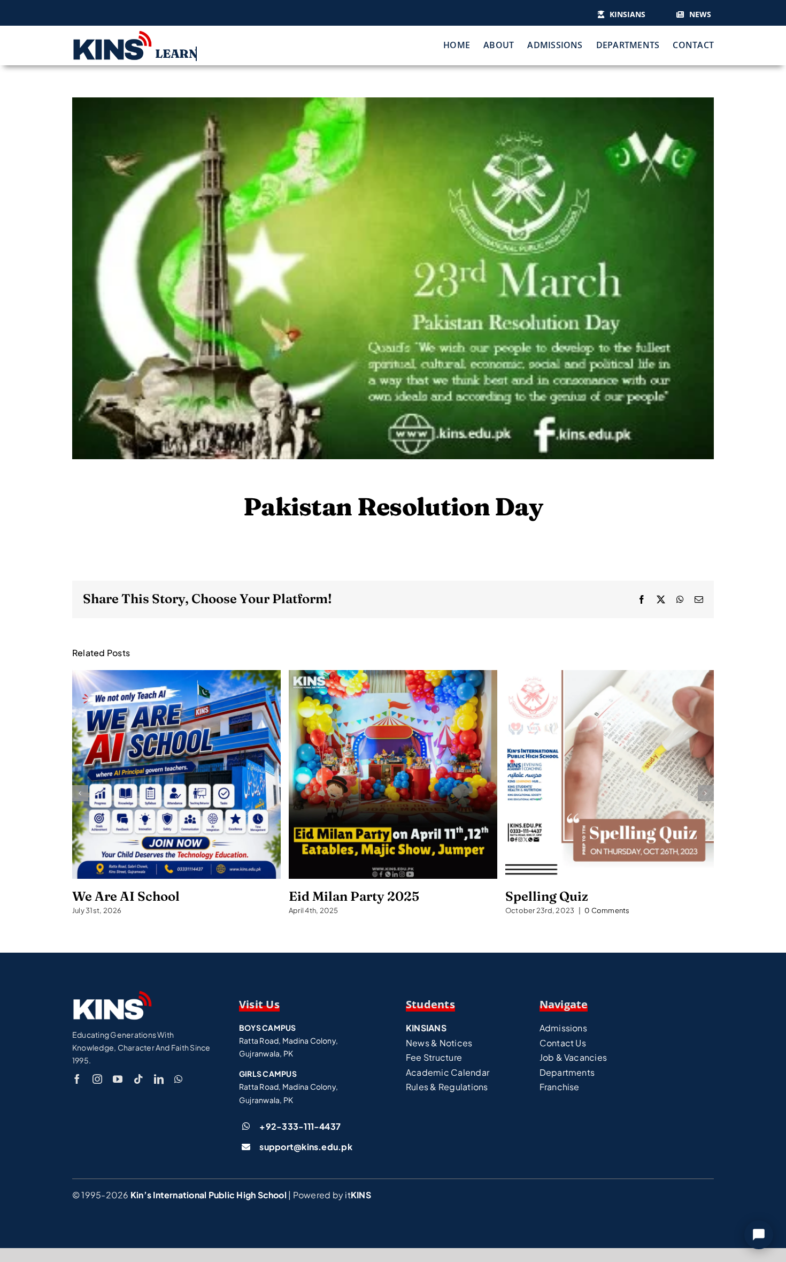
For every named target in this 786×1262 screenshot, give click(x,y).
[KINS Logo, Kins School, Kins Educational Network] (112, 34)
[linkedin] (159, 1079)
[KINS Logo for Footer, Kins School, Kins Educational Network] (112, 994)
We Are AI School (176, 774)
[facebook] (77, 1079)
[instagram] (97, 1079)
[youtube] (117, 1079)
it (358, 1194)
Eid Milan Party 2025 (393, 774)
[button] (80, 793)
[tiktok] (138, 1079)
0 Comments (606, 910)
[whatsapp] (178, 1079)
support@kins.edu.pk (305, 1146)
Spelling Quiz (609, 774)
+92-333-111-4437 (300, 1126)
